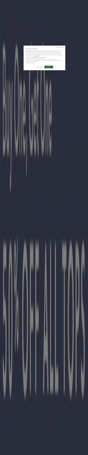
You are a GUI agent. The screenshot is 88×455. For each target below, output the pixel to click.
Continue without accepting (59, 47)
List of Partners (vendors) (30, 62)
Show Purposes (39, 66)
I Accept (48, 66)
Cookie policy (36, 56)
